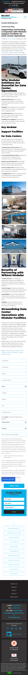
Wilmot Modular (11, 39)
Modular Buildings (9, 350)
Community (14, 542)
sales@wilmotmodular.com (18, 1)
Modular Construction (7, 352)
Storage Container (6, 354)
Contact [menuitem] (14, 593)
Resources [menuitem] (14, 597)
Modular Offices (19, 350)
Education (14, 546)
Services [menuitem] (14, 587)
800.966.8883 (18, 610)
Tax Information (14, 617)
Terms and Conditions (14, 7)
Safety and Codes (14, 564)
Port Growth (14, 573)
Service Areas (17, 634)
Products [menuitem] (14, 584)
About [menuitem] (14, 590)
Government (14, 569)
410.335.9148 (16, 608)
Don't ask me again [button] (17, 673)
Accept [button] (9, 673)
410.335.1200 (17, 605)
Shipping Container (18, 352)
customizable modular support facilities (11, 52)
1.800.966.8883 (6, 1)
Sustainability (14, 551)
